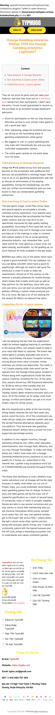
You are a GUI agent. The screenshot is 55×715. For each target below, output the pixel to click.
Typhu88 (6, 562)
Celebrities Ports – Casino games (24, 84)
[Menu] (3, 22)
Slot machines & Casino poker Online (25, 79)
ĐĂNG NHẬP (36, 29)
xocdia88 (20, 571)
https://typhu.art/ (21, 665)
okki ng (16, 603)
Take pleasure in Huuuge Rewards (24, 75)
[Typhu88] (27, 22)
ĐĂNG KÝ (17, 29)
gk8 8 (22, 603)
